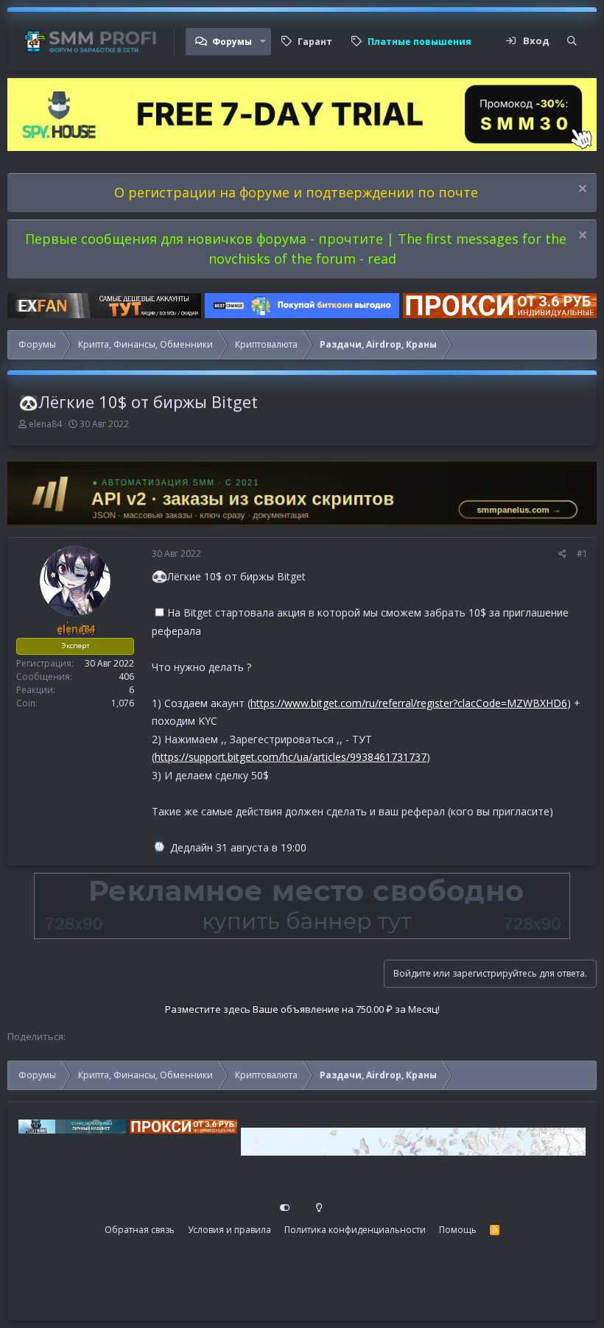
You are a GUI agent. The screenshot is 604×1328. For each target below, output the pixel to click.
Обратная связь (140, 1229)
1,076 (122, 703)
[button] (263, 41)
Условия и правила (229, 1229)
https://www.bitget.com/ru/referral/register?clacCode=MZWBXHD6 (408, 703)
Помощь (458, 1229)
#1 (582, 553)
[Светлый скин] (319, 1208)
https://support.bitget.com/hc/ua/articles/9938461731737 (290, 757)
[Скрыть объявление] (581, 190)
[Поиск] (572, 41)
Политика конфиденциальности (355, 1229)
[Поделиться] (562, 554)
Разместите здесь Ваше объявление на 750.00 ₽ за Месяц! (302, 1009)
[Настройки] (285, 1208)
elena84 (45, 424)
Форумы (232, 41)
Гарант (315, 41)
